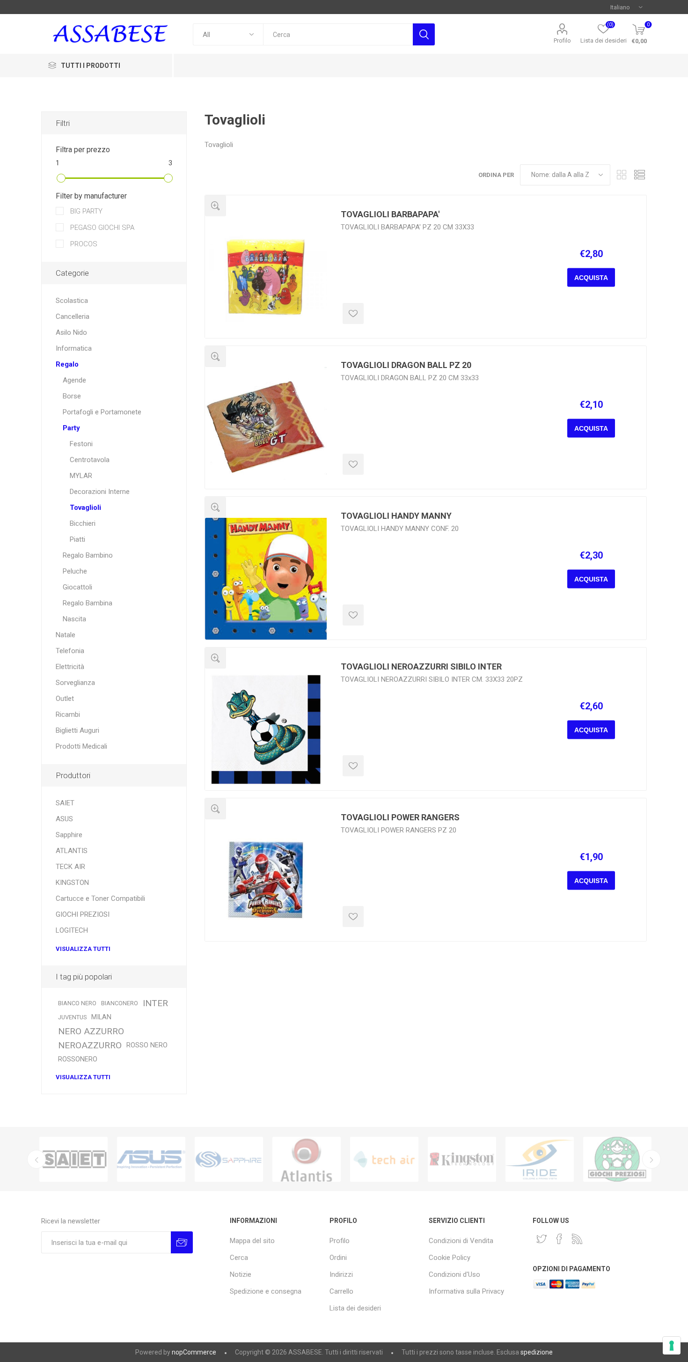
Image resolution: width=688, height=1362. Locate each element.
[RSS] (577, 1238)
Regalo (67, 364)
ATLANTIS (72, 851)
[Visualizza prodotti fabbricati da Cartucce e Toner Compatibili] (539, 1159)
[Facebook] (559, 1238)
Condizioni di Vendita (461, 1241)
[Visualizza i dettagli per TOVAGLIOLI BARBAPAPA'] (266, 277)
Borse (72, 396)
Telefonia (70, 651)
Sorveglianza (75, 682)
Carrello (341, 1291)
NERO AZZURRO (91, 1031)
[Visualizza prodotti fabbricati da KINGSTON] (462, 1159)
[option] (73, 1159)
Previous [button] (36, 1159)
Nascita (74, 619)
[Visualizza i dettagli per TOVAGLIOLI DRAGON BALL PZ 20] (266, 428)
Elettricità (70, 667)
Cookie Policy (449, 1257)
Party (71, 428)
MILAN (101, 1017)
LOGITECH (72, 930)
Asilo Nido (71, 332)
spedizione (536, 1352)
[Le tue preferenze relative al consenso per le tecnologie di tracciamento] (672, 1346)
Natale (65, 635)
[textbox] (338, 34)
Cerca (424, 34)
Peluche (75, 571)
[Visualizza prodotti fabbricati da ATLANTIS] (306, 1159)
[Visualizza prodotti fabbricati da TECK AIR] (384, 1159)
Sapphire (69, 835)
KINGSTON (72, 882)
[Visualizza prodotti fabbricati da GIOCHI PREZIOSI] (617, 1159)
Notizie (240, 1274)
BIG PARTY (85, 211)
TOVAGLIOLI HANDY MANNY (396, 516)
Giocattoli (77, 587)
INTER (155, 1003)
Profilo (562, 40)
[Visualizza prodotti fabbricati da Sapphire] (229, 1159)
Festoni (81, 444)
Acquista (591, 277)
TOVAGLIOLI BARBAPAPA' (390, 214)
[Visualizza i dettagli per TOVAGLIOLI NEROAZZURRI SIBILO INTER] (266, 729)
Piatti (77, 539)
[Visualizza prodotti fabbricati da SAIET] (73, 1159)
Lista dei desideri (355, 1308)
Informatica (74, 348)
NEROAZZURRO (90, 1045)
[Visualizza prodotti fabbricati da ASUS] (151, 1159)
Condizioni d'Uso (454, 1274)
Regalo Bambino (88, 555)
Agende (74, 380)
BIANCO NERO (77, 1003)
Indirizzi (341, 1274)
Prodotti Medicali (81, 746)
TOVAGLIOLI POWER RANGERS (400, 817)
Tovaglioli (85, 507)
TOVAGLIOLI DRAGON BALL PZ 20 (406, 365)
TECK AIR (70, 866)
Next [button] (651, 1159)
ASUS (64, 819)
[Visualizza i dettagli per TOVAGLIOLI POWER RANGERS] (266, 880)
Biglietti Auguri (77, 730)
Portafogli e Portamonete (102, 412)
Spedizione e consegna (265, 1291)
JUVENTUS (72, 1017)
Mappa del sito (252, 1241)
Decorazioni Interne (100, 491)
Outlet (65, 698)
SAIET (65, 803)
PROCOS (82, 244)
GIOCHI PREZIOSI (83, 914)
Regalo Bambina (87, 603)
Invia (182, 1242)
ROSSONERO (77, 1059)
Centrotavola (90, 460)
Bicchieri (82, 523)
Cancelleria (72, 316)
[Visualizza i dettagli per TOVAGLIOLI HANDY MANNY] (266, 579)
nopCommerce (194, 1352)
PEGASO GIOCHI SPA (101, 227)
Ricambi (68, 714)
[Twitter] (541, 1238)
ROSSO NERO (147, 1045)
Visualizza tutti (83, 948)
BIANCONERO (119, 1003)
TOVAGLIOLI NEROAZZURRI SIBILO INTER (421, 666)
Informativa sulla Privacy (466, 1291)
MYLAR (81, 475)
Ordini (338, 1257)
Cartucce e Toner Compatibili (100, 898)
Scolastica (72, 300)
